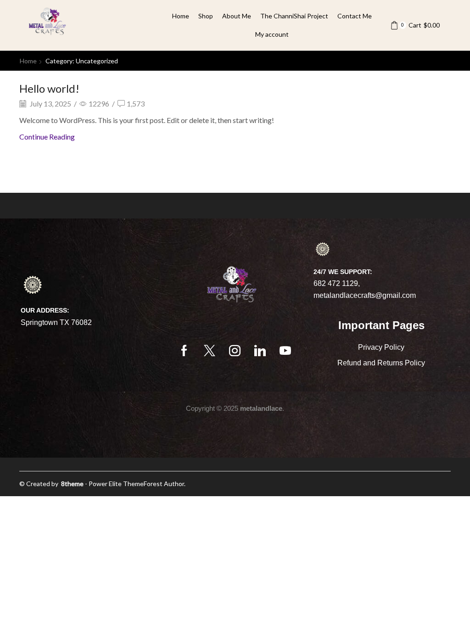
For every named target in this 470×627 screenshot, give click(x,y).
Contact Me (354, 16)
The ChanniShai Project (294, 16)
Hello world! (49, 88)
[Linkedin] (260, 350)
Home (180, 16)
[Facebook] (184, 350)
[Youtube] (285, 350)
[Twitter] (209, 350)
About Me (236, 16)
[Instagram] (235, 350)
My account (272, 34)
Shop (205, 16)
